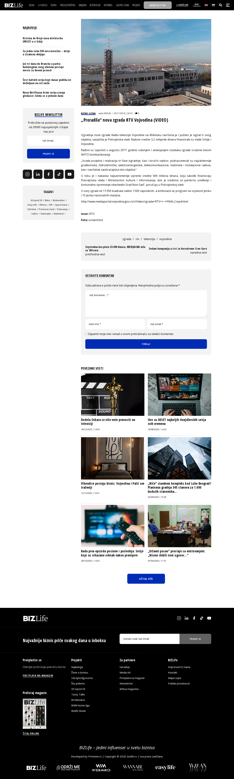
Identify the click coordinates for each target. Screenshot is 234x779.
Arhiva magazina (129, 689)
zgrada (126, 239)
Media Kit (125, 672)
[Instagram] (27, 174)
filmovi (43, 204)
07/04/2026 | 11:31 (157, 560)
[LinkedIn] (38, 174)
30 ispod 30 (36, 200)
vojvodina (165, 239)
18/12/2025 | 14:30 (90, 429)
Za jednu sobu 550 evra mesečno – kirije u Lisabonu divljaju (46, 52)
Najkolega (77, 667)
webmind (59, 213)
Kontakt (172, 672)
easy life (32, 204)
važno (34, 213)
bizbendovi (59, 200)
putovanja (62, 209)
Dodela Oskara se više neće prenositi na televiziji (108, 422)
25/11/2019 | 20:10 (123, 113)
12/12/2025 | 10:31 (90, 493)
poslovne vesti (46, 209)
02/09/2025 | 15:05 (157, 497)
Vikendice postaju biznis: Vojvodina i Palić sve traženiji (112, 485)
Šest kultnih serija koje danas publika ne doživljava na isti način (47, 81)
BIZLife (107, 113)
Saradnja (125, 667)
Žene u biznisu (79, 672)
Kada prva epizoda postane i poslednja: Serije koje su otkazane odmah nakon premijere (112, 553)
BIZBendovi (78, 700)
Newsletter (126, 683)
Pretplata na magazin (132, 678)
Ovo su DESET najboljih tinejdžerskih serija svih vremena (177, 422)
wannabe (46, 213)
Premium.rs (95, 756)
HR (50, 204)
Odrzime (31, 209)
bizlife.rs (132, 756)
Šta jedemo (78, 683)
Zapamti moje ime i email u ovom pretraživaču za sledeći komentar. (131, 334)
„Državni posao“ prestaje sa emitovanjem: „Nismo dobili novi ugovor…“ (176, 553)
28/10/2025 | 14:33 (90, 560)
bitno (47, 200)
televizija (149, 239)
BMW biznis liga (80, 705)
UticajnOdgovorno (82, 678)
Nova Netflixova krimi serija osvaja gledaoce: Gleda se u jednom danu (44, 94)
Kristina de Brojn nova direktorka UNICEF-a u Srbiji (43, 40)
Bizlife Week (78, 711)
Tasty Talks (78, 694)
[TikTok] (59, 174)
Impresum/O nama (179, 667)
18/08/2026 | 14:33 (157, 429)
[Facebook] (48, 174)
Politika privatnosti (179, 683)
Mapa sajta (174, 678)
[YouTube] (69, 174)
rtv (137, 239)
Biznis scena (88, 113)
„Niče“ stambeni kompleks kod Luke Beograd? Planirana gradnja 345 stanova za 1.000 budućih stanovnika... (179, 487)
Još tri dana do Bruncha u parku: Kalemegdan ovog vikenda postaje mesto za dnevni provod (43, 67)
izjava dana (61, 204)
